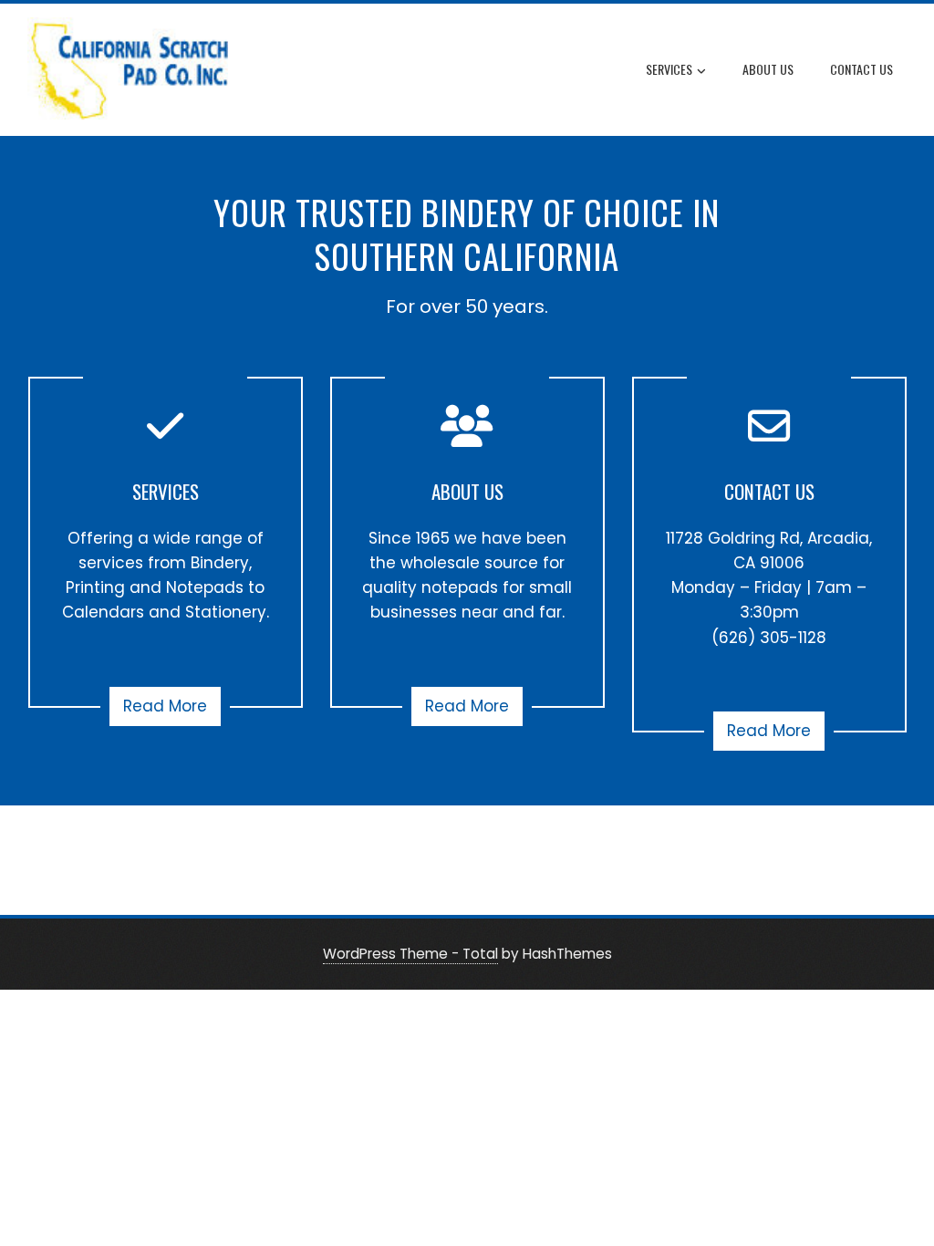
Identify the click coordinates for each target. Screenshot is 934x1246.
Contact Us (861, 68)
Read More (165, 706)
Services (669, 68)
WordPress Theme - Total (410, 953)
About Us (768, 68)
